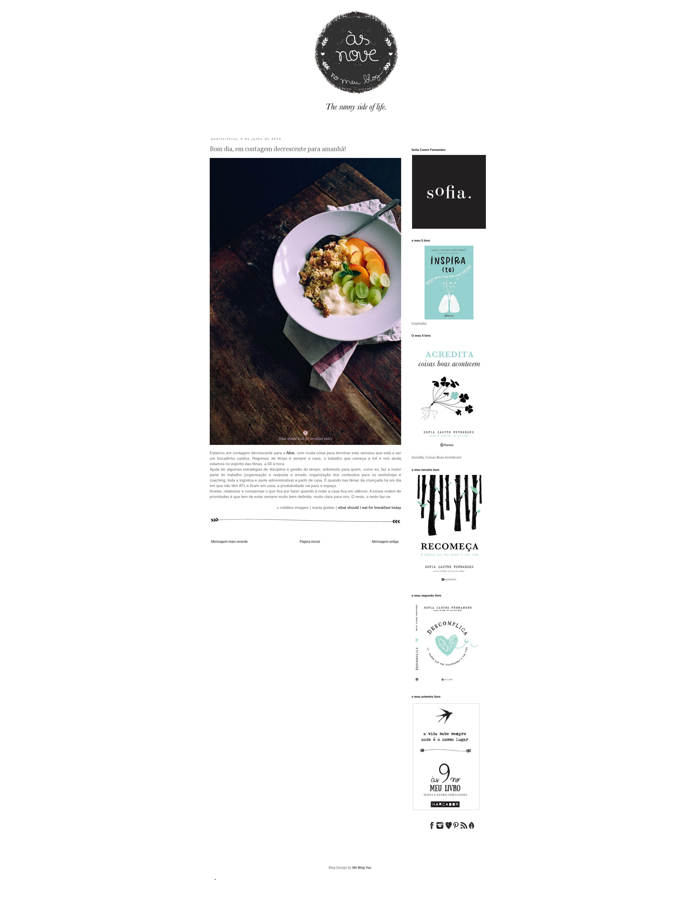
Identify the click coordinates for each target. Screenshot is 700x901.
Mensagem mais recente (229, 542)
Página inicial (310, 542)
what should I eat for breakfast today (369, 507)
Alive (290, 453)
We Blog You (361, 868)
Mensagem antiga (385, 542)
